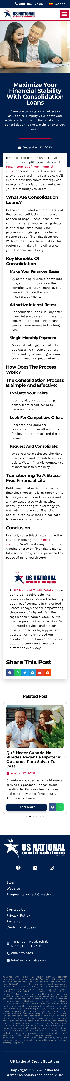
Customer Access (21, 927)
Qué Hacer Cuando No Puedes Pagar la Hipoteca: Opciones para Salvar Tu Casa (33, 759)
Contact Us (16, 909)
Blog (10, 882)
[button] (64, 14)
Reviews (13, 921)
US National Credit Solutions (36, 590)
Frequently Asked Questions (30, 894)
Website (13, 888)
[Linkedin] (35, 867)
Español (59, 4)
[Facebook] (18, 867)
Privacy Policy (18, 915)
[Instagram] (52, 867)
